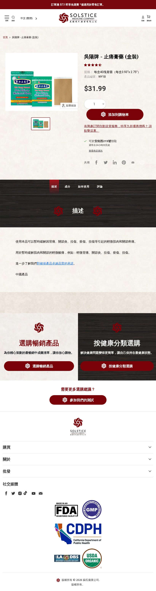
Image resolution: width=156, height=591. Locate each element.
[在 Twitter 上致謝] (105, 162)
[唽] (12, 492)
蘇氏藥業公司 (91, 580)
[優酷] (33, 492)
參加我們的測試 (81, 400)
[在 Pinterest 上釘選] (124, 162)
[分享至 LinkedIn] (115, 162)
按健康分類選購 (120, 366)
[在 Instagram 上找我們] (19, 492)
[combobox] (29, 18)
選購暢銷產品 (42, 366)
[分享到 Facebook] (96, 162)
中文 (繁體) (27, 18)
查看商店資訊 (96, 150)
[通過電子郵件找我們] (39, 492)
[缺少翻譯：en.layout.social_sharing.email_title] (133, 162)
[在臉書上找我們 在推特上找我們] (5, 492)
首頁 (5, 37)
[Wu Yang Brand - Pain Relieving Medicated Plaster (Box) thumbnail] (40, 124)
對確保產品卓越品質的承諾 (55, 263)
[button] (93, 65)
